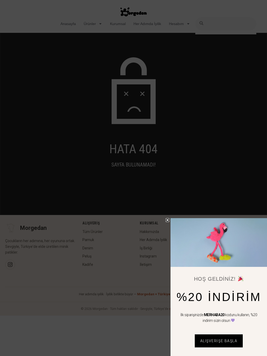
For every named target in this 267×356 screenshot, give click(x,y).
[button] (167, 220)
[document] (133, 178)
